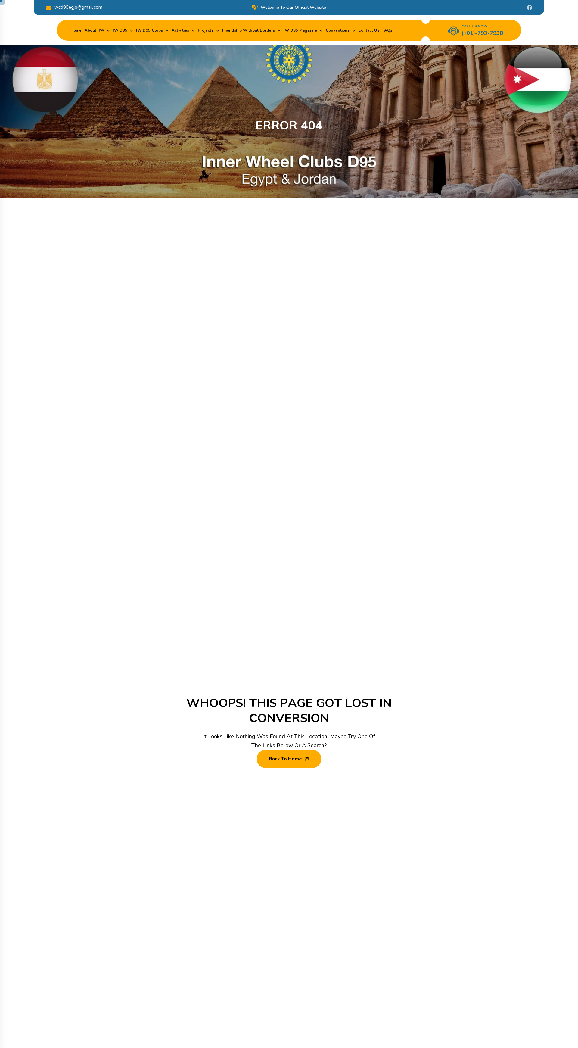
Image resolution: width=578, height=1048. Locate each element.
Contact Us (368, 30)
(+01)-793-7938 (482, 33)
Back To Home (285, 759)
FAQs (387, 30)
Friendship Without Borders (248, 30)
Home (76, 30)
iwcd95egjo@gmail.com (78, 7)
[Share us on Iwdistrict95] (529, 7)
